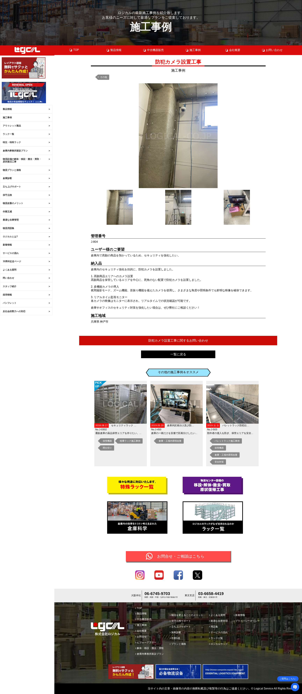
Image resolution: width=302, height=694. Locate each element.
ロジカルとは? (10, 236)
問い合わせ (8, 278)
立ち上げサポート (12, 186)
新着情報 (7, 244)
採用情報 (7, 294)
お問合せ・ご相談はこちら (180, 556)
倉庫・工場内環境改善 (170, 441)
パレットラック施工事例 (227, 441)
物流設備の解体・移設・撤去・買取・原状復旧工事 (22, 160)
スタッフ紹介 (9, 286)
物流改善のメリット (13, 203)
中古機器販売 (155, 50)
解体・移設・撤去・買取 (150, 648)
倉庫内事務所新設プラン (15, 150)
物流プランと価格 (12, 170)
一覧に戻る (178, 354)
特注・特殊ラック (12, 142)
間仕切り (107, 448)
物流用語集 (8, 228)
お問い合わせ (274, 50)
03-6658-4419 (211, 593)
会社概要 (234, 50)
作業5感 (175, 638)
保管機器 (107, 441)
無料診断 (176, 632)
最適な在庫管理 (11, 219)
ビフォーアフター (146, 642)
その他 (103, 77)
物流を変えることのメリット (187, 615)
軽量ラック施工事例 (130, 441)
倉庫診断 (7, 178)
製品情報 (7, 109)
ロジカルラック (219, 643)
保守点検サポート (181, 620)
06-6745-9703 (157, 593)
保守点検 (7, 195)
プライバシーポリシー (247, 620)
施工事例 (7, 117)
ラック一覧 (8, 134)
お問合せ (142, 636)
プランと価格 (178, 643)
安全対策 (219, 462)
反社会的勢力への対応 (14, 311)
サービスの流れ (11, 253)
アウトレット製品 (12, 125)
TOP (76, 49)
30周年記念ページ (12, 261)
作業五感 (7, 211)
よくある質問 (9, 269)
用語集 (214, 626)
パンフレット (9, 303)
